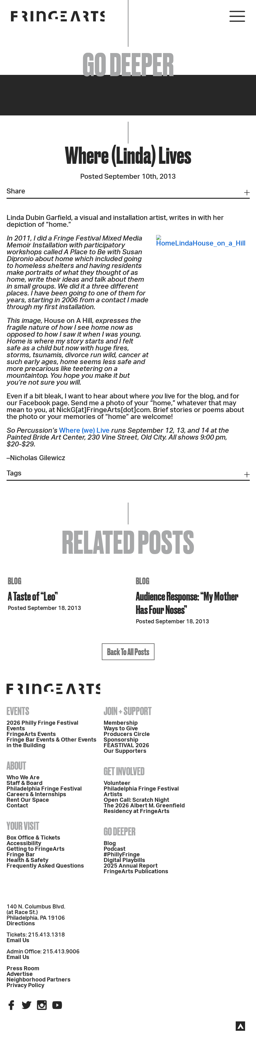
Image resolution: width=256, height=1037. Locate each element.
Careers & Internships (36, 794)
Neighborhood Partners (39, 980)
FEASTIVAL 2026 (126, 745)
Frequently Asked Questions (45, 866)
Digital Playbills (124, 860)
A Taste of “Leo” (33, 596)
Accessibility (24, 843)
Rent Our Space (28, 800)
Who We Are (23, 778)
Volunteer (117, 783)
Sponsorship (121, 740)
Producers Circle (127, 734)
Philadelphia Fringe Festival (44, 789)
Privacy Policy (25, 985)
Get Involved (124, 771)
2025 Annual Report (131, 866)
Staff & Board (24, 783)
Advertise (20, 974)
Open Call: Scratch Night (136, 800)
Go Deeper (119, 831)
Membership (121, 723)
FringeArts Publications (136, 871)
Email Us (18, 940)
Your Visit (23, 826)
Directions (21, 924)
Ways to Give (121, 729)
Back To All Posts (128, 651)
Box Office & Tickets (33, 838)
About (16, 765)
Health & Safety (27, 860)
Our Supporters (125, 751)
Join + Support (128, 711)
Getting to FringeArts (36, 849)
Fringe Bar (21, 855)
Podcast (115, 849)
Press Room (23, 968)
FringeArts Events (31, 734)
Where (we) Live (84, 430)
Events (18, 711)
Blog (110, 843)
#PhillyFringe (122, 855)
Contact (17, 806)
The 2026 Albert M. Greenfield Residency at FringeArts (144, 808)
